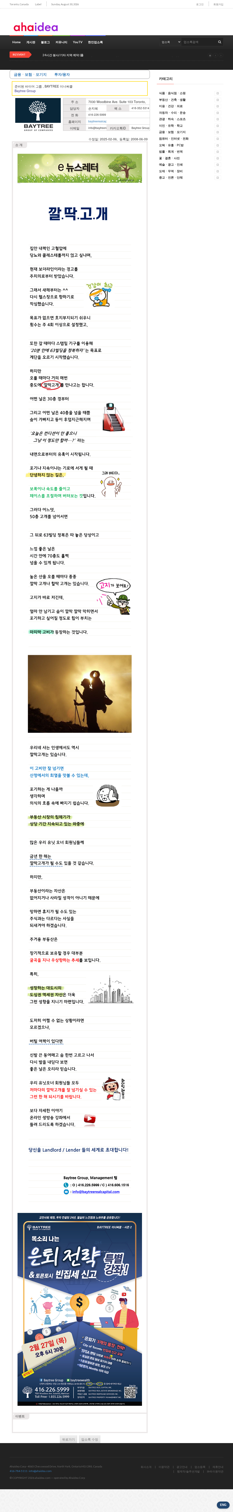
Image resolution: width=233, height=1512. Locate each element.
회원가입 (218, 4)
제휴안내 (218, 1467)
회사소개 (146, 1467)
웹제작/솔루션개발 (188, 1471)
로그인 (200, 4)
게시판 (30, 42)
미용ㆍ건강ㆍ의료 (171, 106)
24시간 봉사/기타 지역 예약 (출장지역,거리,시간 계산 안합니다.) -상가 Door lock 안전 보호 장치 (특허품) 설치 (114, 55)
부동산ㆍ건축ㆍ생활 (172, 99)
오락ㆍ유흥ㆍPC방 (171, 145)
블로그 (45, 42)
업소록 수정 (89, 1439)
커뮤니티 (61, 42)
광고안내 (182, 1467)
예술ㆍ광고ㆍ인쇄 (171, 164)
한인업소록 (95, 42)
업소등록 (200, 1467)
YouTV (77, 42)
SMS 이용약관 (215, 1471)
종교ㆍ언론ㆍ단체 (171, 177)
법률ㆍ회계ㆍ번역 (171, 151)
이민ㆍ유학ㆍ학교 (171, 125)
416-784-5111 (18, 1471)
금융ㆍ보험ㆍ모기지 (172, 132)
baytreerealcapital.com (102, 121)
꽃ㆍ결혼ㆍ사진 (169, 158)
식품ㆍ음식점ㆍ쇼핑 (172, 93)
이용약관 (164, 1467)
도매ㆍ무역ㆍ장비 (171, 171)
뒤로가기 (68, 1439)
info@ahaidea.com (40, 1471)
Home (16, 42)
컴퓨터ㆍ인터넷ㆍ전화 (174, 138)
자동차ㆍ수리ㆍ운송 (172, 112)
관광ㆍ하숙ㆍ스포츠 (172, 119)
